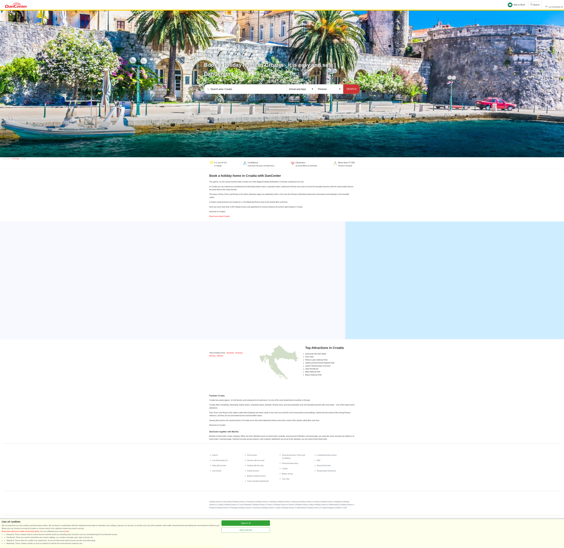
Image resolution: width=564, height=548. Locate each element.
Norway (212, 356)
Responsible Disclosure (326, 471)
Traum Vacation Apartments (258, 481)
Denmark (230, 353)
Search (536, 5)
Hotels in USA (341, 508)
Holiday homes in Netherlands (327, 505)
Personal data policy (290, 463)
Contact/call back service (327, 455)
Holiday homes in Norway (288, 502)
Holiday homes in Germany (243, 502)
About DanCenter (324, 466)
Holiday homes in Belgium (331, 502)
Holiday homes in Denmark (220, 502)
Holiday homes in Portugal (226, 508)
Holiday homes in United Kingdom (320, 508)
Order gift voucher (219, 466)
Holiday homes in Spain (271, 508)
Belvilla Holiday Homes (256, 476)
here (67, 531)
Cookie (285, 469)
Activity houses (253, 471)
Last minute (216, 471)
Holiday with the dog (255, 466)
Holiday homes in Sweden (265, 502)
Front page (15, 158)
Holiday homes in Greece (284, 505)
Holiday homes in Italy (304, 505)
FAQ (318, 460)
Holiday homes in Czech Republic (237, 505)
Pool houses (252, 455)
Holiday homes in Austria (309, 502)
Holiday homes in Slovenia (249, 508)
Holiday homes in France (263, 505)
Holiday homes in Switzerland (294, 508)
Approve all (246, 523)
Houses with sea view (255, 460)
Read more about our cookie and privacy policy (20, 531)
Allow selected (246, 530)
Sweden (220, 356)
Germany (238, 353)
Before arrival (287, 474)
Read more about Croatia (219, 216)
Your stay (285, 479)
